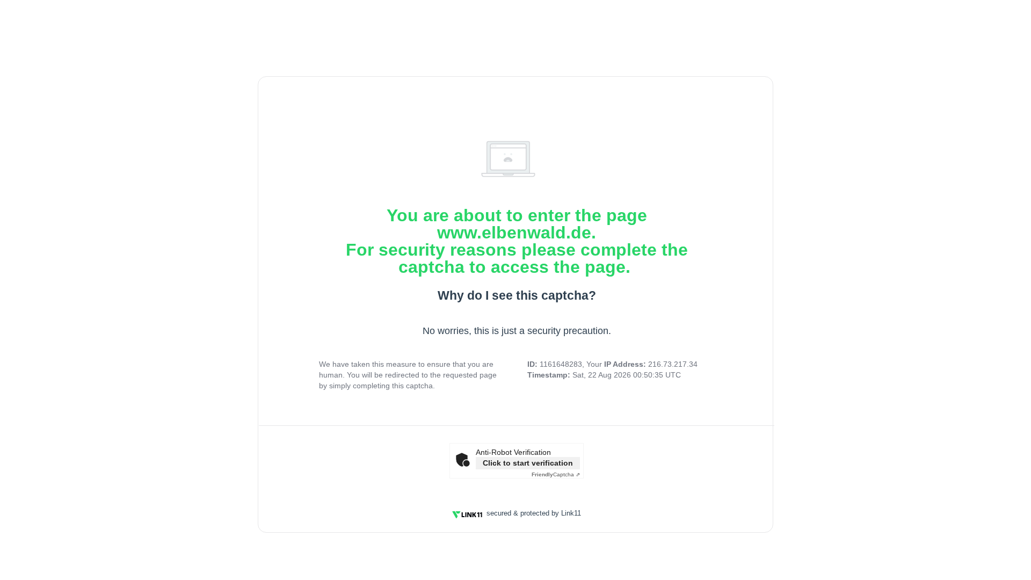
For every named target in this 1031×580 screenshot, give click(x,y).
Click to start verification (528, 463)
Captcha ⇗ (556, 474)
